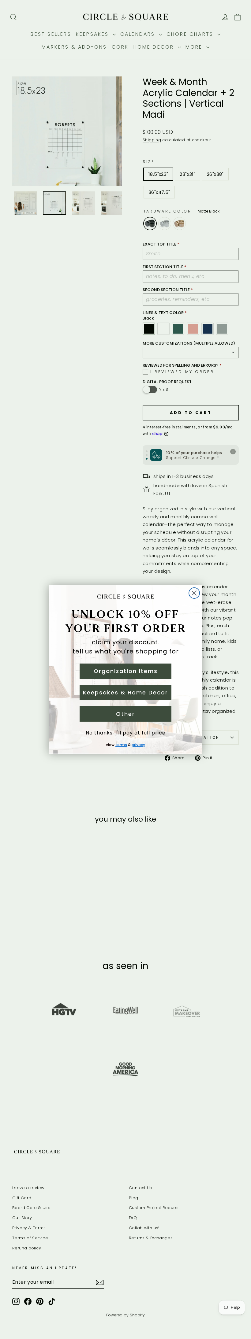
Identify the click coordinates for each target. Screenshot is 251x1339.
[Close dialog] (194, 593)
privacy (138, 744)
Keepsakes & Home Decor (125, 692)
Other (125, 714)
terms (121, 744)
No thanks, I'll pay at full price (126, 732)
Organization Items (126, 671)
